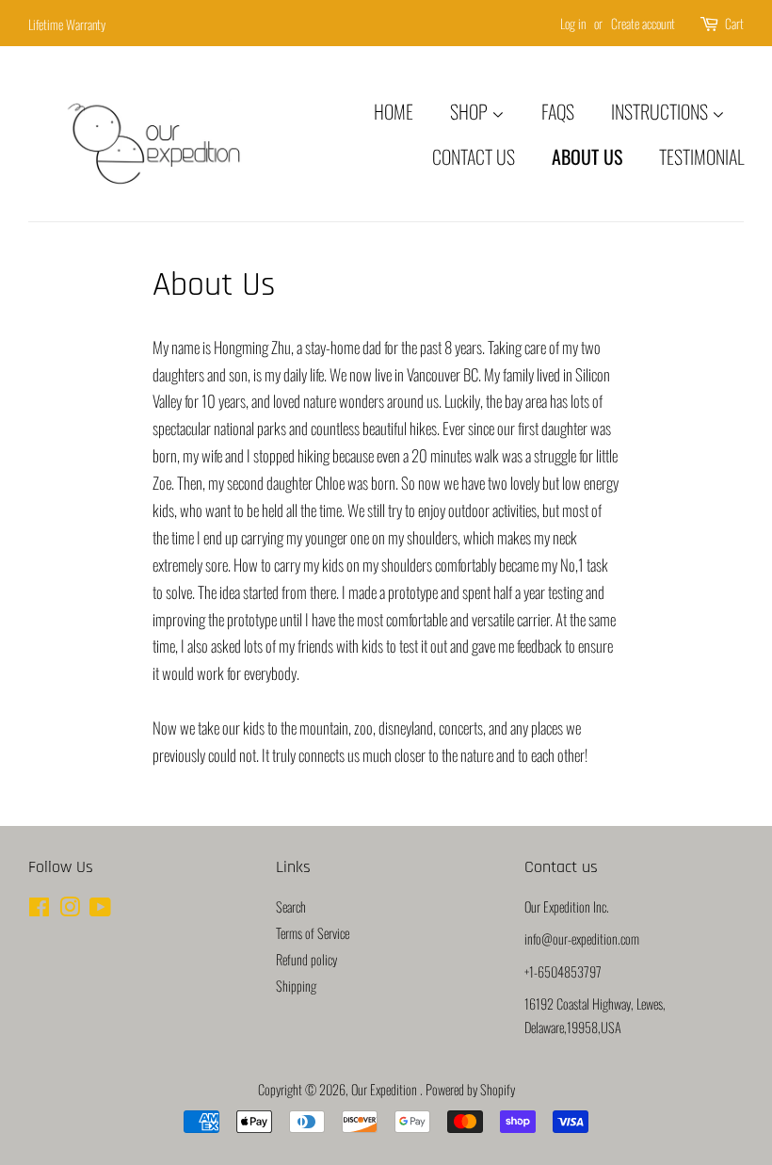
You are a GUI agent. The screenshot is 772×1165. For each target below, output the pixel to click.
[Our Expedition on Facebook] (39, 909)
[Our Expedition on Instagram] (69, 909)
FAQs (557, 111)
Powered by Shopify (470, 1089)
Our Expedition (385, 1089)
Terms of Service (312, 933)
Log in (573, 23)
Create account (643, 23)
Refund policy (306, 959)
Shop (470, 111)
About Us (587, 156)
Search (291, 906)
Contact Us (473, 156)
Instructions (661, 111)
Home (393, 111)
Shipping (296, 985)
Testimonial (701, 156)
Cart (734, 23)
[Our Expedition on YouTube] (100, 909)
